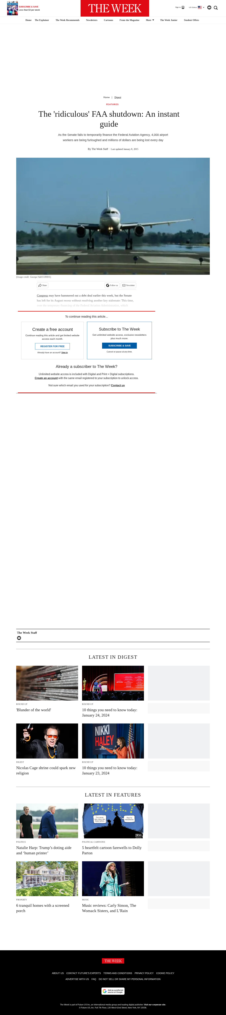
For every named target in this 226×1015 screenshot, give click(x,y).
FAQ (93, 979)
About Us (58, 973)
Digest (117, 97)
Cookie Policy (165, 973)
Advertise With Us (77, 979)
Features (112, 104)
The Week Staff (100, 149)
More (149, 20)
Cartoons (108, 20)
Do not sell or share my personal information (129, 979)
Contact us (118, 385)
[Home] (28, 20)
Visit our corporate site (154, 1005)
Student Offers (191, 20)
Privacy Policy (144, 973)
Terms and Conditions (117, 973)
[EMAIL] (20, 638)
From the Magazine (129, 20)
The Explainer (42, 20)
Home (106, 97)
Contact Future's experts (83, 973)
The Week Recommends (67, 20)
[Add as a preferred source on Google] (113, 991)
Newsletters (91, 20)
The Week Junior (168, 20)
